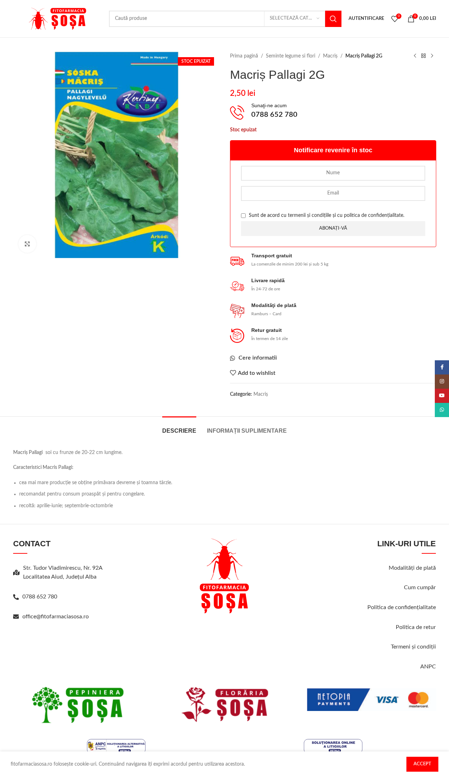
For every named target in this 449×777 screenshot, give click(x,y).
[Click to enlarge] (27, 244)
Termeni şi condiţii (413, 647)
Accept (422, 764)
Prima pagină (244, 56)
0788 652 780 (39, 597)
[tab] (179, 427)
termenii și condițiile (309, 215)
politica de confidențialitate (373, 215)
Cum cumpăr (420, 587)
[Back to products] (423, 56)
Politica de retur (416, 627)
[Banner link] (77, 704)
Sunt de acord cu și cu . (325, 215)
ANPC (428, 666)
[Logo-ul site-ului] (57, 18)
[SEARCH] (333, 19)
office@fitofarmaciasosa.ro (55, 616)
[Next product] (432, 56)
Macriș (330, 56)
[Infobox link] (333, 112)
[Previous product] (415, 56)
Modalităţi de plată (412, 568)
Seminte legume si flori (290, 56)
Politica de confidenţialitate (401, 607)
